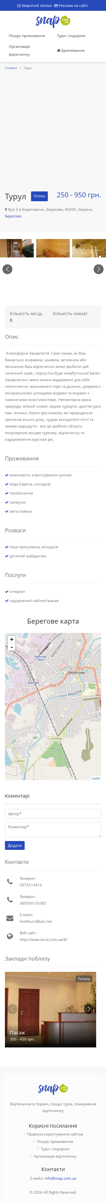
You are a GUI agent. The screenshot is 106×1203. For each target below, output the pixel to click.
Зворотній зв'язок (36, 5)
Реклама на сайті (73, 5)
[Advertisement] (53, 126)
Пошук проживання (27, 35)
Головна (11, 68)
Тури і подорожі (71, 35)
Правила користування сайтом (55, 1134)
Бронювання (72, 50)
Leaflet (96, 778)
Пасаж (17, 1032)
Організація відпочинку (19, 50)
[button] (99, 269)
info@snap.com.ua (60, 1178)
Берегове (13, 216)
